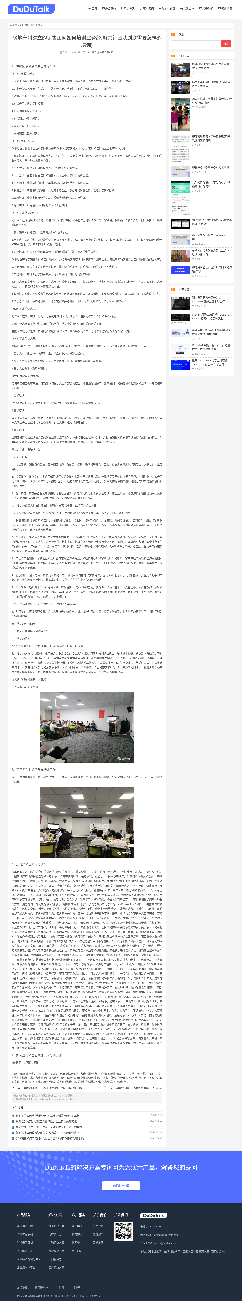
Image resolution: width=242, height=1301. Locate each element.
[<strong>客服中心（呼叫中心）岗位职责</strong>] (180, 171)
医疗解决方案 (56, 1267)
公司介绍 (98, 1226)
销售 (102, 52)
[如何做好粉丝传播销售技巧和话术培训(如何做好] (180, 224)
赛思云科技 (41, 1287)
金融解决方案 (56, 1242)
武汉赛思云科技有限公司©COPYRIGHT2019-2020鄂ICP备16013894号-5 (58, 1296)
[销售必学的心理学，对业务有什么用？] (180, 239)
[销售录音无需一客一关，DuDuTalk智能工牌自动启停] (180, 303)
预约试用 (226, 8)
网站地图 (98, 1242)
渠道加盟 (98, 1234)
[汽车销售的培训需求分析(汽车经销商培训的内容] (180, 198)
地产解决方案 (56, 1234)
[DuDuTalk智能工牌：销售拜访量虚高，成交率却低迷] (180, 349)
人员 (111, 52)
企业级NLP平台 (26, 1267)
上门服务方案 (56, 1259)
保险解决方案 (56, 1251)
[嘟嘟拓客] (31, 9)
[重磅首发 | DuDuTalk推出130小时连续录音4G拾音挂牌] (180, 333)
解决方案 (129, 8)
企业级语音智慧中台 (29, 1259)
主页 (14, 25)
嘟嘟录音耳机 (25, 1242)
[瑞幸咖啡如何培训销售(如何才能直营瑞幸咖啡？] (180, 87)
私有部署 (77, 1234)
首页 (94, 8)
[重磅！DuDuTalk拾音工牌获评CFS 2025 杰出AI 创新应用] (180, 365)
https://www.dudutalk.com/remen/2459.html (51, 1099)
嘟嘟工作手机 (25, 1234)
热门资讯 (35, 25)
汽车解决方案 (56, 1226)
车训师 (60, 1287)
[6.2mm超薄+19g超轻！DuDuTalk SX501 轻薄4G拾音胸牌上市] (180, 318)
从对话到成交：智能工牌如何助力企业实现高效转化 (46, 1121)
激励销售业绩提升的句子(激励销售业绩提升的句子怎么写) (53, 1088)
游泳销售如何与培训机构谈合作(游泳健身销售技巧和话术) (50, 1138)
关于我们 (207, 8)
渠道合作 (188, 8)
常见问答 (23, 25)
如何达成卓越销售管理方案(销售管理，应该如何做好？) (48, 1132)
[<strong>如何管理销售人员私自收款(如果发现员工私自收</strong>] (180, 148)
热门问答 (77, 1251)
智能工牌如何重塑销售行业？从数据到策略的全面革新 (47, 1115)
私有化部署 (168, 8)
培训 (106, 52)
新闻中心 (77, 1242)
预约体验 (119, 1185)
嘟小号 (77, 1287)
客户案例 (148, 8)
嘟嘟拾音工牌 (25, 1226)
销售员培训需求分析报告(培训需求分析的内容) (139, 1088)
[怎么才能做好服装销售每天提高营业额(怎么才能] (180, 114)
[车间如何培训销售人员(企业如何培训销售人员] (180, 256)
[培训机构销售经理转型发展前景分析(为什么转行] (180, 70)
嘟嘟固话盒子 (25, 1251)
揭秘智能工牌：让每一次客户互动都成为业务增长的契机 (49, 1127)
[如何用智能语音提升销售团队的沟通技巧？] (180, 270)
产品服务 (110, 8)
